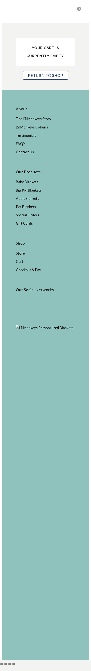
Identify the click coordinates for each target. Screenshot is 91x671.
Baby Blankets (27, 182)
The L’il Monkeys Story (33, 119)
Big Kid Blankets (29, 190)
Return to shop (45, 75)
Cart (19, 261)
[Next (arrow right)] (5, 669)
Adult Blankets (27, 198)
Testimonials (26, 135)
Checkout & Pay (28, 270)
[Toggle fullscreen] (5, 664)
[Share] (9, 664)
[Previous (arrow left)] (1, 669)
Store (20, 253)
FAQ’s (21, 143)
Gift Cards (24, 223)
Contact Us (25, 152)
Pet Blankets (26, 206)
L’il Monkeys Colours (32, 127)
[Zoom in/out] (1, 664)
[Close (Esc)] (13, 664)
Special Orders (27, 215)
